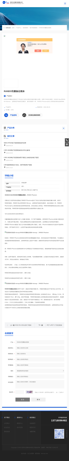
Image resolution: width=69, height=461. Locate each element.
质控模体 (25, 27)
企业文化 (7, 427)
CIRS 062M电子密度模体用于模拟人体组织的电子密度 (21, 157)
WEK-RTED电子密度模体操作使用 (15, 143)
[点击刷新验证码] (29, 392)
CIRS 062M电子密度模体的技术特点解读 (17, 150)
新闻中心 (20, 423)
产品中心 (18, 27)
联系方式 (32, 427)
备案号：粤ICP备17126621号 (49, 447)
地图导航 (32, 431)
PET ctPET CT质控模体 (54, 325)
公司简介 (7, 423)
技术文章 (20, 427)
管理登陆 (37, 453)
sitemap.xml (44, 453)
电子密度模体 (33, 27)
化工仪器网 (30, 453)
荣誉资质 (7, 431)
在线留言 (32, 423)
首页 (13, 27)
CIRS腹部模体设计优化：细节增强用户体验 (18, 165)
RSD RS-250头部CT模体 (23, 325)
